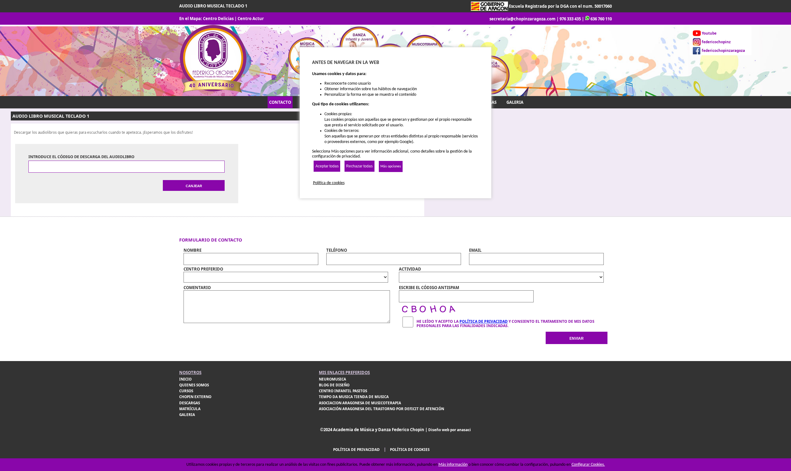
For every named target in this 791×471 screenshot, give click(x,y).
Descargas (189, 403)
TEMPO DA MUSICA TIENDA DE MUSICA (354, 396)
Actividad (410, 269)
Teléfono (336, 250)
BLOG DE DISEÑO (334, 385)
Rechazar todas (359, 166)
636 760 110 (601, 19)
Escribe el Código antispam (429, 287)
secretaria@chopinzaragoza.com (522, 19)
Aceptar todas (327, 166)
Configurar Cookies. (588, 464)
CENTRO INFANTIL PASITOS (343, 391)
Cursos (186, 391)
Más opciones (390, 166)
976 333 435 (570, 19)
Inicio (185, 379)
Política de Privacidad (483, 321)
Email (475, 250)
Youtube (709, 33)
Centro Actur (251, 18)
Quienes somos (194, 385)
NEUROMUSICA (332, 379)
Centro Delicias (218, 18)
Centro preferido (203, 269)
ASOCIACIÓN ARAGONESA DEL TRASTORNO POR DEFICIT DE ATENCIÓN (381, 408)
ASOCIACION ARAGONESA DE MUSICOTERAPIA (360, 403)
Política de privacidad (356, 449)
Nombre (192, 250)
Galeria (187, 414)
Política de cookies (409, 449)
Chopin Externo (195, 396)
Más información (452, 464)
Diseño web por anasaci (449, 429)
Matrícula (190, 408)
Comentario (197, 287)
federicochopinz (716, 42)
